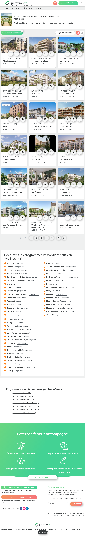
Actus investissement (73, 498)
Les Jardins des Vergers (70, 225)
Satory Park (36, 159)
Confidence (36, 192)
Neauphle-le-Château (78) (41, 222)
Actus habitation (57, 498)
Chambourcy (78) (10, 189)
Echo (5, 126)
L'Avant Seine (9, 159)
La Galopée (65, 192)
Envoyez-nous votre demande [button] (21, 497)
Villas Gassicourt (67, 94)
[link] (20, 529)
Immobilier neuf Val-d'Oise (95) (24, 413)
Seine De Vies (66, 61)
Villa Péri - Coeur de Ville (41, 126)
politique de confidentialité (71, 512)
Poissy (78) (64, 222)
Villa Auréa (35, 94)
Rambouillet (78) (66, 189)
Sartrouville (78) (10, 124)
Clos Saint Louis (10, 61)
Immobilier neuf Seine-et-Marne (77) (26, 396)
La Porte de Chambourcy (13, 192)
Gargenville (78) (66, 124)
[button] (55, 3)
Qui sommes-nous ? (43, 477)
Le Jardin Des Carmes (12, 94)
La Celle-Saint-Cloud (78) (41, 58)
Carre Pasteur (66, 159)
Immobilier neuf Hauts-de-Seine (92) (26, 403)
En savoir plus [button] (65, 517)
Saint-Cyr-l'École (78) (40, 124)
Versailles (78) (37, 157)
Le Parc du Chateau (39, 61)
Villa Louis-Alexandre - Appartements (41, 226)
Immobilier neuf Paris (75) (22, 393)
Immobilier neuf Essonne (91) (23, 399)
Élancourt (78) (37, 91)
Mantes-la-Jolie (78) (68, 91)
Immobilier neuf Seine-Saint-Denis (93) (27, 406)
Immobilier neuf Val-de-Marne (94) (26, 409)
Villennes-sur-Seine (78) (69, 58)
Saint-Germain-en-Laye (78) (13, 58)
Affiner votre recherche (13, 32)
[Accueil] (7, 8)
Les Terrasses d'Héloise (13, 225)
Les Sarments (66, 126)
